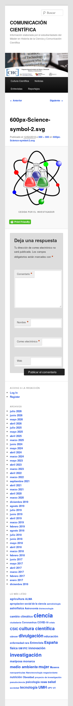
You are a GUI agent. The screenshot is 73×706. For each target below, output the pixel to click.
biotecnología (46, 608)
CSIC (14, 628)
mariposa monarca (22, 661)
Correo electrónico (28, 341)
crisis (52, 622)
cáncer (14, 636)
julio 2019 (16, 510)
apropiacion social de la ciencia (28, 603)
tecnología (29, 687)
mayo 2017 (16, 563)
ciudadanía (15, 622)
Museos (54, 667)
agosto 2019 (17, 506)
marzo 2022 (17, 477)
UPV (50, 687)
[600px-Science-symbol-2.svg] (36, 178)
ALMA (28, 599)
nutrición (16, 677)
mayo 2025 (16, 431)
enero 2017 (16, 580)
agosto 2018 (17, 530)
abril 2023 (16, 464)
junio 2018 (16, 539)
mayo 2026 (16, 419)
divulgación (31, 635)
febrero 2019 (17, 526)
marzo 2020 (17, 497)
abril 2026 (16, 423)
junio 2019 (16, 514)
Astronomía (31, 608)
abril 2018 (16, 547)
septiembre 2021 (20, 481)
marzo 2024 (17, 456)
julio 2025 (16, 427)
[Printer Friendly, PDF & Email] (20, 222)
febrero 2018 (17, 555)
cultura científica (37, 628)
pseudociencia (17, 682)
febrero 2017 (17, 576)
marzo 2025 (17, 440)
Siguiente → (56, 100)
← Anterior (16, 100)
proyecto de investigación (48, 677)
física (14, 648)
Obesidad (28, 677)
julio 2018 (16, 535)
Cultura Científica (20, 80)
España (51, 642)
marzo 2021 (17, 489)
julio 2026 (16, 411)
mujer (44, 666)
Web (19, 360)
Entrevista (36, 643)
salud (52, 682)
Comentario (24, 274)
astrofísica (17, 608)
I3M (20, 648)
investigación (26, 654)
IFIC (25, 648)
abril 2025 (16, 436)
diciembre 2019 (19, 502)
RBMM (43, 682)
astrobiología (54, 603)
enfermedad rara (19, 643)
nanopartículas (17, 672)
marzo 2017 (17, 572)
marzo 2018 (17, 551)
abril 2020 (16, 493)
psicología (33, 682)
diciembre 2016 (19, 584)
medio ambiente (24, 666)
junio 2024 (16, 444)
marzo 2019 (17, 522)
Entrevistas (16, 88)
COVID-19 (42, 622)
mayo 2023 (16, 460)
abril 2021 (16, 485)
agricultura (17, 599)
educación (51, 636)
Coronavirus (29, 622)
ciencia (43, 615)
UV (54, 687)
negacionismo (50, 672)
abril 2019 (16, 518)
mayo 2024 (16, 448)
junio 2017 (16, 559)
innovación (36, 648)
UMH (42, 687)
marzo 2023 (17, 469)
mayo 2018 (16, 543)
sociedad (14, 687)
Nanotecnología (34, 672)
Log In (14, 392)
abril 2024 (16, 452)
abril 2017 (16, 568)
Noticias (39, 80)
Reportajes (34, 88)
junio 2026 (16, 415)
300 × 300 (43, 137)
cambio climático (21, 616)
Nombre (23, 322)
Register (15, 397)
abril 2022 (16, 473)
